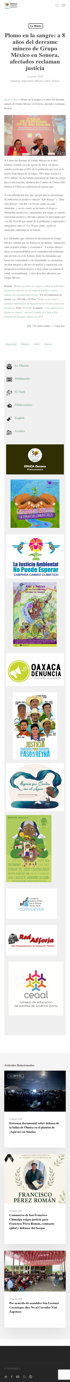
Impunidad (27, 80)
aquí (14, 299)
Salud (47, 80)
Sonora (55, 80)
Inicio (7, 99)
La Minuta (35, 26)
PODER (27, 308)
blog (15, 99)
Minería (39, 80)
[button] (64, 5)
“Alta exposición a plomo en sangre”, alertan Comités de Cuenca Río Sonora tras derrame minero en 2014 (34, 312)
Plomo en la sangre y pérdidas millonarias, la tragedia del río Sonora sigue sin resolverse (34, 303)
